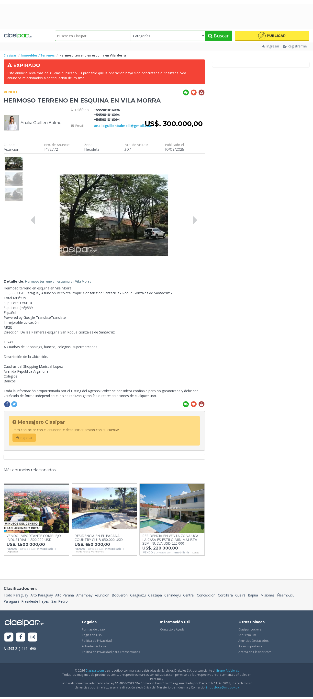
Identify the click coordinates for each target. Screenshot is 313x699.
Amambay (84, 595)
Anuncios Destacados (253, 641)
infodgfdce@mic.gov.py (222, 687)
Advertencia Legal (94, 646)
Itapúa (253, 595)
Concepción (206, 595)
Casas (195, 552)
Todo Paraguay (16, 595)
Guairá (240, 595)
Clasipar (10, 55)
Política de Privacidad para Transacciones (111, 652)
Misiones (267, 595)
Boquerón (120, 595)
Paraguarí (11, 601)
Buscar (220, 36)
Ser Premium (247, 635)
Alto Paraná (64, 595)
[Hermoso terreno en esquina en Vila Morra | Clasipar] (14, 158)
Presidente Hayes (35, 601)
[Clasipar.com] (18, 35)
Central (188, 595)
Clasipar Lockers (249, 629)
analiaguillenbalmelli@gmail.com (123, 125)
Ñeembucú (285, 595)
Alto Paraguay (42, 595)
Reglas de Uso (92, 635)
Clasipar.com (95, 670)
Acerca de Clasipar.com (254, 652)
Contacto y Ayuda (172, 629)
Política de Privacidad (97, 641)
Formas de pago (93, 629)
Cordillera (225, 595)
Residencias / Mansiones (89, 551)
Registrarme (297, 46)
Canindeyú (172, 595)
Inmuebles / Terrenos (38, 55)
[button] (272, 36)
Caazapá (155, 595)
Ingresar (272, 46)
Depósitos (12, 551)
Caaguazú (138, 595)
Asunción (102, 595)
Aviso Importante (250, 646)
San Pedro (59, 601)
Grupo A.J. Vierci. (227, 670)
